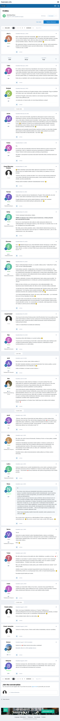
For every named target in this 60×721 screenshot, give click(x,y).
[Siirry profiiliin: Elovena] (8, 246)
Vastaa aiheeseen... (15, 692)
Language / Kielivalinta (20, 717)
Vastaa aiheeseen (51, 22)
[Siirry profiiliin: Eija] (8, 340)
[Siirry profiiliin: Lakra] (8, 469)
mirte (8, 113)
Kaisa (8, 143)
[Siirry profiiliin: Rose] (4, 15)
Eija (8, 335)
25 (9, 254)
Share (44, 15)
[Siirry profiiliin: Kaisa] (8, 148)
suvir (8, 415)
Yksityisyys (30, 717)
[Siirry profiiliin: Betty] (8, 217)
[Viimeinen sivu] (33, 28)
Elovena (8, 241)
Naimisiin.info (6, 2)
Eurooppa (21, 16)
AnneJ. (8, 642)
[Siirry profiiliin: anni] (8, 363)
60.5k (9, 654)
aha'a (8, 33)
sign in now (34, 686)
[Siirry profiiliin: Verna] (8, 534)
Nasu (8, 484)
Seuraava (28, 27)
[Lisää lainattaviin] (17, 52)
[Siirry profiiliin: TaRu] (8, 70)
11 (9, 370)
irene (8, 583)
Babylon (8, 660)
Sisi (8, 378)
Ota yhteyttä (37, 717)
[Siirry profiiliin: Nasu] (8, 489)
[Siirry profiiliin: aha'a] (8, 38)
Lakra (8, 464)
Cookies (43, 717)
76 (9, 46)
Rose (14, 15)
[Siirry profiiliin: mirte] (8, 118)
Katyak (8, 88)
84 (9, 347)
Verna (8, 529)
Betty (8, 212)
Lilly (8, 435)
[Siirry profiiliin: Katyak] (8, 93)
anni (8, 358)
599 (9, 391)
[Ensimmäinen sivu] (3, 28)
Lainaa (20, 52)
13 (9, 204)
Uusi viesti (38, 22)
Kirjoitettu (22, 33)
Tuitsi (8, 553)
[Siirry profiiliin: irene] (8, 588)
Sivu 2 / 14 (38, 27)
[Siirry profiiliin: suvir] (8, 420)
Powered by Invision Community (30, 718)
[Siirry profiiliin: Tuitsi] (8, 558)
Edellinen (7, 27)
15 (9, 673)
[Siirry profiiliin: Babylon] (8, 666)
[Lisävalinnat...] (56, 33)
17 (9, 224)
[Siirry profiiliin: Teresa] (8, 197)
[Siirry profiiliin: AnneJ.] (8, 647)
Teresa (8, 192)
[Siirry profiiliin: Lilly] (8, 440)
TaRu (8, 65)
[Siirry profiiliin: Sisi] (8, 383)
